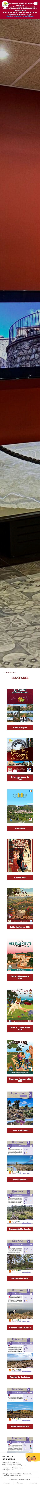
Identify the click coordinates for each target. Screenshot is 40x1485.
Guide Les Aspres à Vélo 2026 (20, 1080)
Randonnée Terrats (20, 1426)
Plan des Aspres (20, 727)
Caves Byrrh (20, 877)
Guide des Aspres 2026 (20, 927)
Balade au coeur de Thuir (20, 778)
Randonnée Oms (20, 1179)
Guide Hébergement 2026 (20, 977)
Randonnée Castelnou (20, 1377)
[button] (36, 3)
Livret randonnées (20, 1130)
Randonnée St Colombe (20, 1327)
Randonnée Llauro (19, 1278)
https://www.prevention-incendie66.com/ (20, 16)
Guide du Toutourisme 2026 (20, 1028)
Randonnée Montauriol (20, 1229)
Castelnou (20, 828)
